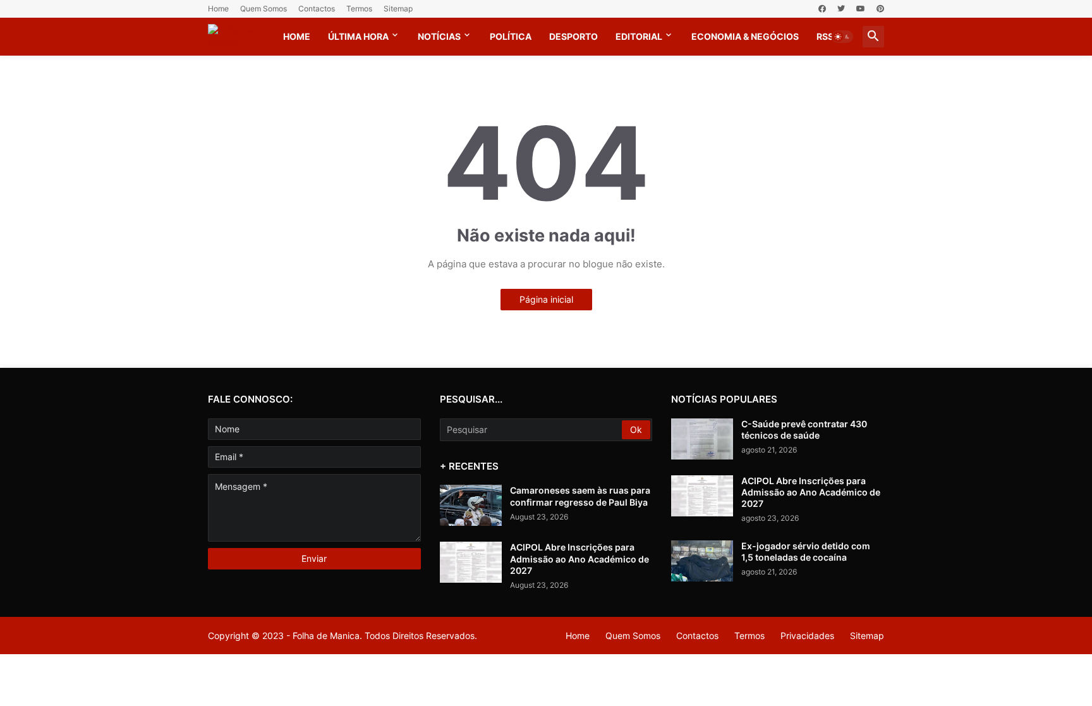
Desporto (573, 36)
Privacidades (807, 635)
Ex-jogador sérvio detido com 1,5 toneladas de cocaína (805, 551)
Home (218, 8)
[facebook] (822, 9)
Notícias (439, 36)
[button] (842, 36)
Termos (359, 8)
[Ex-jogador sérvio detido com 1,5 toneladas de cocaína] (702, 560)
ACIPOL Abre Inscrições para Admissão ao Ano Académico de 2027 (579, 558)
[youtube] (860, 9)
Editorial (639, 36)
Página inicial (546, 299)
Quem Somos (263, 8)
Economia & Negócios (745, 36)
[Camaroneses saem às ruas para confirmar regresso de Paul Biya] (471, 505)
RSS (825, 36)
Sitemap (398, 8)
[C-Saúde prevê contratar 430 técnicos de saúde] (702, 439)
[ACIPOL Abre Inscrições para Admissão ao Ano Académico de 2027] (471, 562)
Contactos (316, 8)
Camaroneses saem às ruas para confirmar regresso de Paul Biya (580, 496)
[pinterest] (880, 9)
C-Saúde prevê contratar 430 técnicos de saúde (804, 429)
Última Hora (358, 36)
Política (510, 36)
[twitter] (841, 9)
